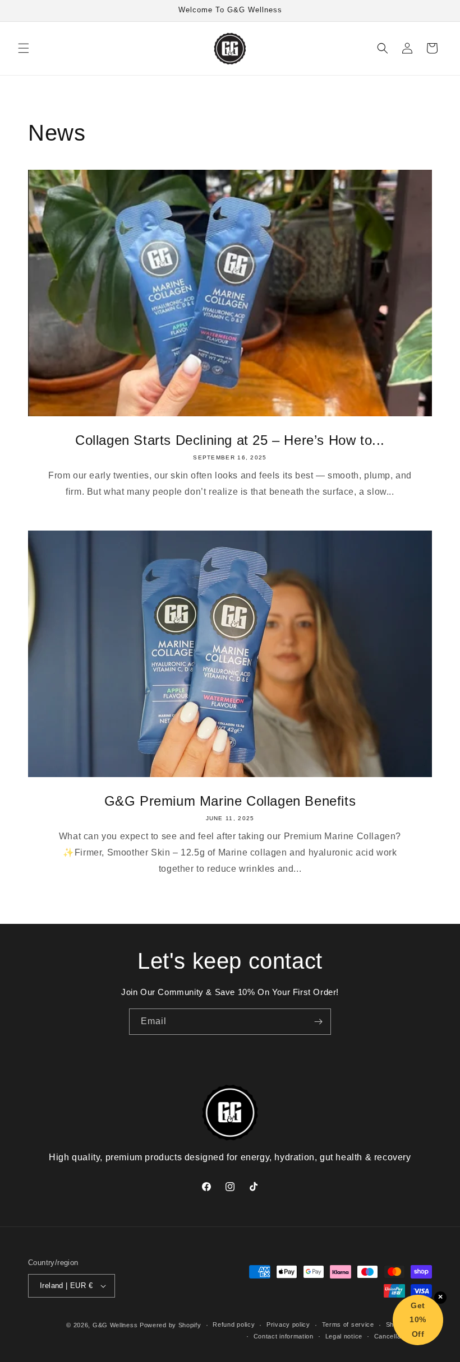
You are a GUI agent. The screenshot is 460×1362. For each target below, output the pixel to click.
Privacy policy (288, 1324)
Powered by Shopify (170, 1325)
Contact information (284, 1336)
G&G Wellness (115, 1325)
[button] (23, 48)
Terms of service (348, 1324)
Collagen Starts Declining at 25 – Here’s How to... (230, 440)
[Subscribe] (318, 1021)
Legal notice (343, 1336)
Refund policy (234, 1324)
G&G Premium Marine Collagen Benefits (230, 800)
